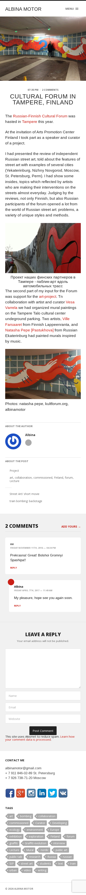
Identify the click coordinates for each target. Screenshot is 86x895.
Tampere (29, 122)
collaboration (23, 477)
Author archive (28, 442)
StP (11, 863)
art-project (47, 296)
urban (13, 870)
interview (59, 843)
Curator (40, 823)
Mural (30, 850)
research (34, 857)
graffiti (13, 843)
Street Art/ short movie (24, 494)
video (27, 870)
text (60, 863)
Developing (59, 823)
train (73, 863)
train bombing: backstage (26, 501)
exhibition (15, 836)
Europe (54, 830)
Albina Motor (23, 9)
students (45, 863)
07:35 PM (33, 90)
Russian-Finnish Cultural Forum (40, 116)
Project (14, 470)
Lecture (14, 481)
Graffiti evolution (35, 843)
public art (61, 850)
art (11, 477)
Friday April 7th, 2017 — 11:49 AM (33, 590)
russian (67, 857)
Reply (13, 567)
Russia (51, 857)
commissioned (42, 477)
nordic (45, 850)
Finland (58, 477)
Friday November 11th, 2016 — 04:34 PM (33, 547)
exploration (36, 836)
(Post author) (11, 582)
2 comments (50, 90)
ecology (14, 830)
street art (27, 863)
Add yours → (71, 526)
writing (42, 870)
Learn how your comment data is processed (40, 737)
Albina (30, 435)
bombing (25, 816)
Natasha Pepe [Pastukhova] (29, 330)
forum (69, 477)
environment (35, 830)
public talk (15, 857)
